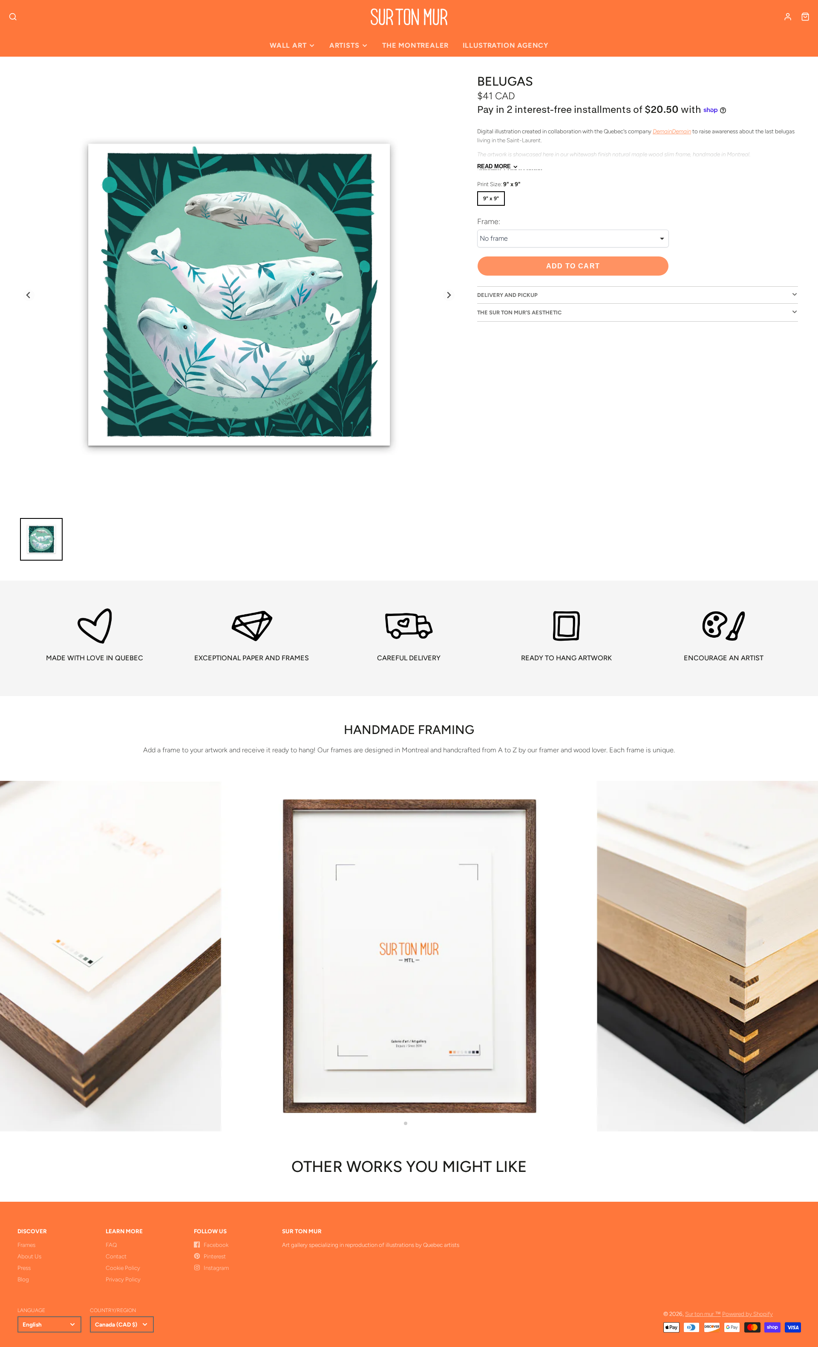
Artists (344, 45)
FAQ (111, 1244)
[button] (405, 1123)
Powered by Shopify (747, 1313)
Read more (494, 167)
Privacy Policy (123, 1279)
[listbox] (573, 239)
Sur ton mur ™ (703, 1313)
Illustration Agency (505, 45)
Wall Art (288, 45)
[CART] (805, 16)
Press (24, 1267)
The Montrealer (415, 45)
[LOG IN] (787, 16)
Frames (26, 1244)
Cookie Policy (123, 1267)
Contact (116, 1256)
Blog (23, 1279)
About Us (29, 1256)
